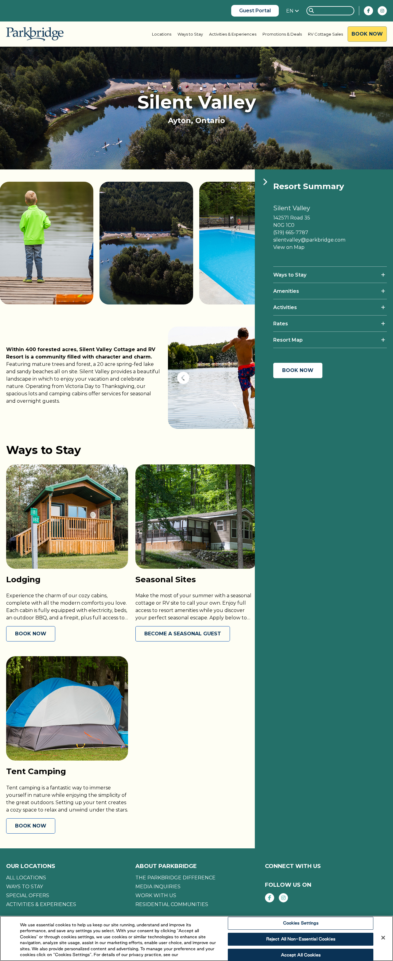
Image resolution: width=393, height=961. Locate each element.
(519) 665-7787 (290, 232)
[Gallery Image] (144, 243)
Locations (161, 34)
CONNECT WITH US (293, 866)
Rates (280, 324)
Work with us (155, 895)
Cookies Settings (300, 923)
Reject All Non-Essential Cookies (300, 938)
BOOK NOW (30, 634)
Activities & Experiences (232, 34)
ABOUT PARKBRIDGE (166, 866)
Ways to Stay (190, 34)
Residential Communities (171, 904)
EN (290, 11)
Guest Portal (255, 11)
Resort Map (288, 340)
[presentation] (183, 378)
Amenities (286, 291)
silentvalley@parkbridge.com (309, 240)
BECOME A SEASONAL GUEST (182, 634)
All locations (26, 878)
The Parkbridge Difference (175, 878)
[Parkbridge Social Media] (368, 10)
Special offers (27, 895)
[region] (196, 938)
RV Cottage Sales (325, 34)
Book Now (367, 34)
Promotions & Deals (282, 34)
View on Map (289, 247)
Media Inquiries (158, 886)
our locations (30, 866)
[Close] (383, 937)
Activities (285, 307)
